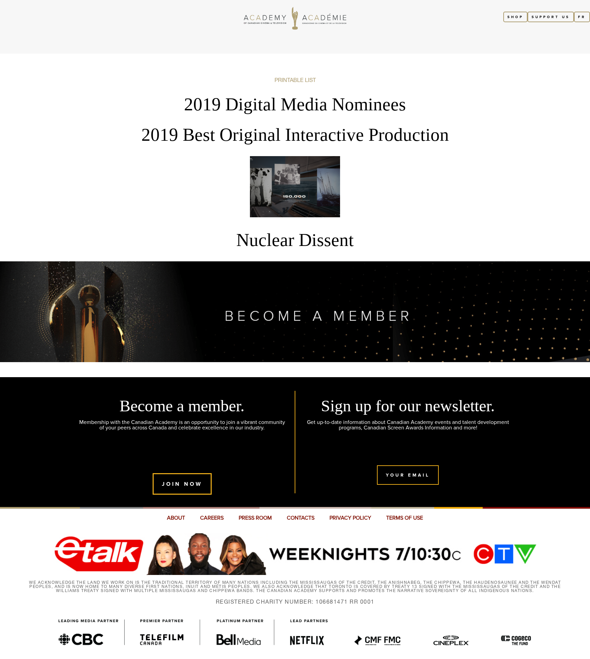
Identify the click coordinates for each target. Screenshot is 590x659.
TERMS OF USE (404, 518)
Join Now (182, 484)
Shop (515, 16)
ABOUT (176, 518)
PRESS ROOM (255, 518)
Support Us (551, 16)
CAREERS (212, 518)
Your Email (408, 475)
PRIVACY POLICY (350, 518)
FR (582, 16)
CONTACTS (300, 518)
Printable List (295, 80)
